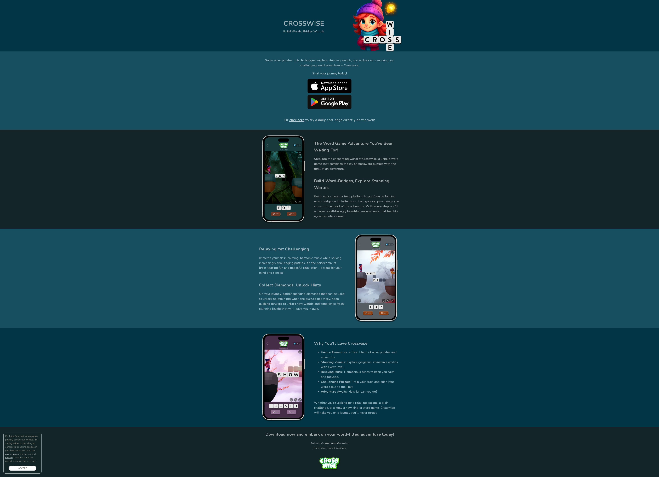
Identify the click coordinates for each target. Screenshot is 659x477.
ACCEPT (22, 468)
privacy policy (12, 454)
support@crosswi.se (339, 443)
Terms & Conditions (337, 448)
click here (296, 120)
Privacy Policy (319, 448)
